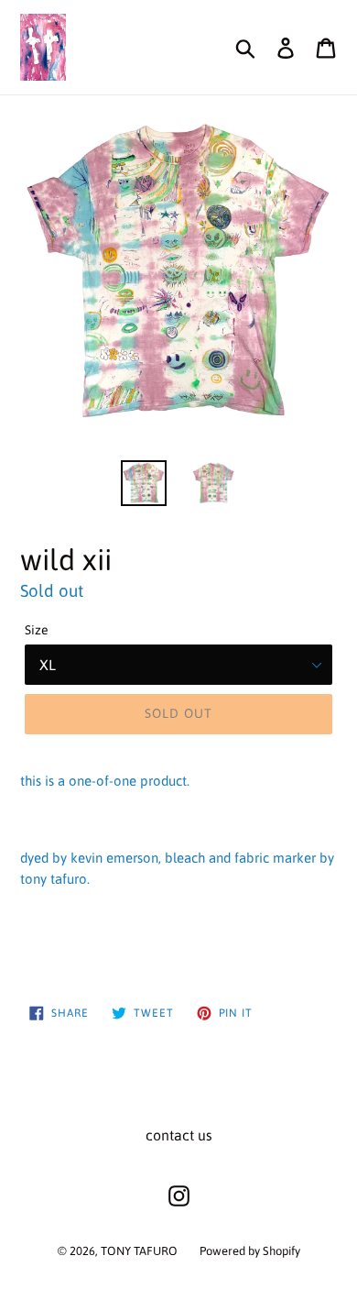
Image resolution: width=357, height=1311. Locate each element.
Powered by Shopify (250, 1251)
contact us (179, 1135)
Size (37, 629)
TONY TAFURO (139, 1251)
